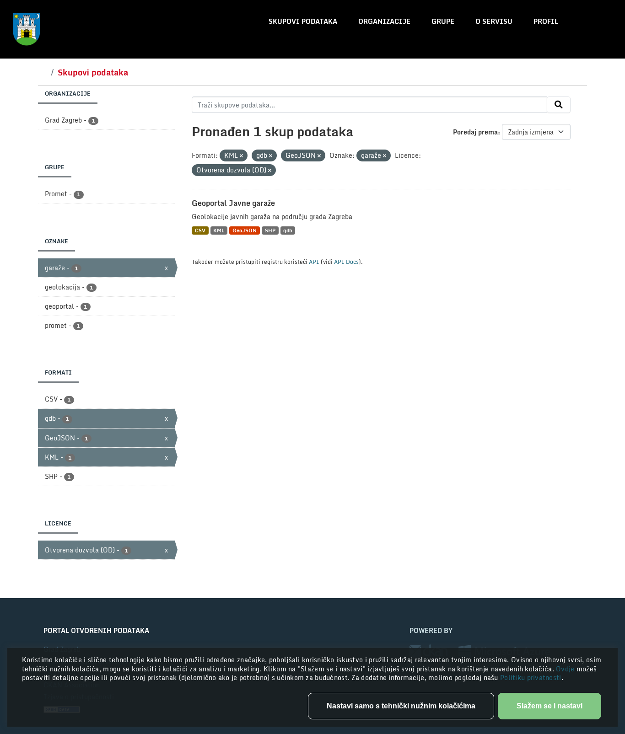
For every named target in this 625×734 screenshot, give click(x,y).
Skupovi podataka (303, 21)
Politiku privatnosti (530, 677)
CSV (200, 230)
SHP (270, 230)
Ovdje (566, 669)
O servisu (493, 21)
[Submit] (559, 104)
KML (218, 230)
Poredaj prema (475, 132)
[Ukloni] (241, 156)
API (314, 261)
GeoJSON (244, 230)
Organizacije (384, 21)
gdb (287, 230)
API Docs (346, 261)
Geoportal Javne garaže (233, 203)
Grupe (442, 21)
